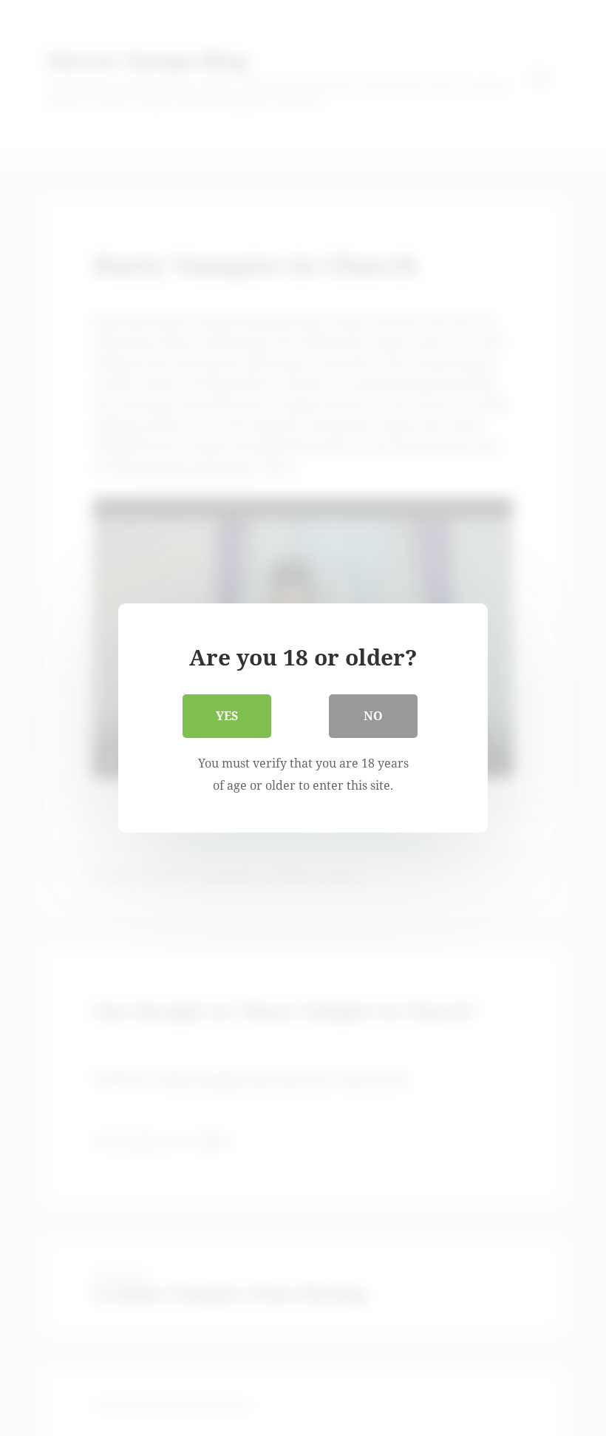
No (373, 716)
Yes (227, 716)
